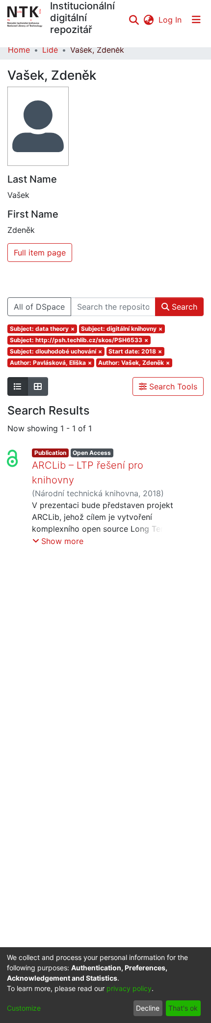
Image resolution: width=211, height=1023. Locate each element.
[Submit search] (134, 20)
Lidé (50, 50)
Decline (147, 1008)
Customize (24, 1008)
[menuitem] (148, 20)
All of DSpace (39, 307)
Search (183, 307)
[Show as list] (17, 386)
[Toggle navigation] (196, 19)
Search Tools (172, 386)
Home (19, 50)
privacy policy (129, 988)
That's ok (183, 1008)
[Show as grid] (37, 386)
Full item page (40, 252)
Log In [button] (170, 20)
